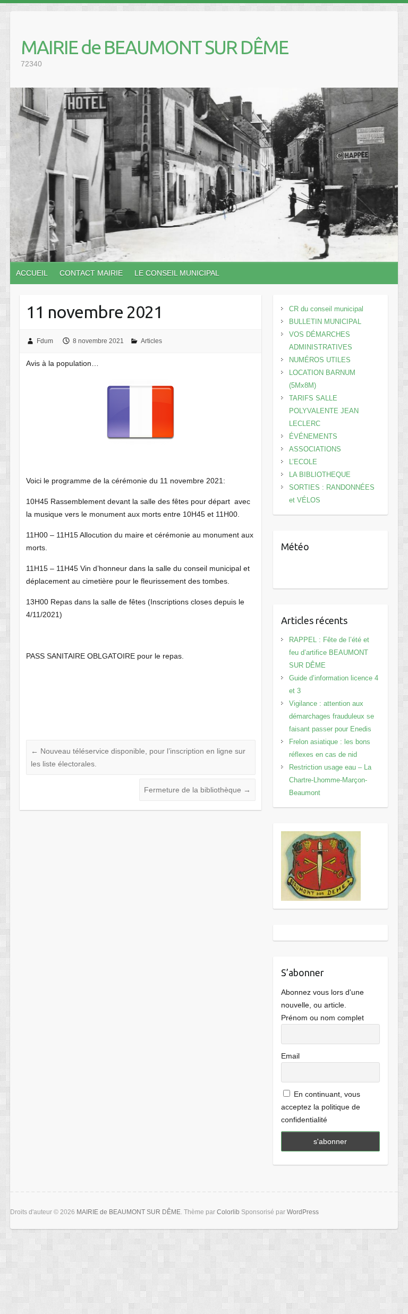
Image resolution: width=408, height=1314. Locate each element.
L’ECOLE (303, 462)
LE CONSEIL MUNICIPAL (176, 273)
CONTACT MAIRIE (91, 273)
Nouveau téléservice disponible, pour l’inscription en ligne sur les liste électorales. (138, 757)
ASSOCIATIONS (315, 449)
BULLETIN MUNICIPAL (325, 322)
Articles (151, 341)
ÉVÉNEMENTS (313, 436)
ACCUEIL (32, 273)
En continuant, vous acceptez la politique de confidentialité (320, 1107)
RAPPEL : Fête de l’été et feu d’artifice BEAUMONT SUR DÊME (329, 652)
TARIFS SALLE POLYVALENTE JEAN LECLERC (324, 411)
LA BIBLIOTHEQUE (320, 475)
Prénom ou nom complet (322, 1017)
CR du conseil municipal (326, 309)
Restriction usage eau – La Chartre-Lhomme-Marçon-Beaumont (330, 780)
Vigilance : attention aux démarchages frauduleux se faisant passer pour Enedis (331, 716)
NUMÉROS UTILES (320, 360)
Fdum (45, 341)
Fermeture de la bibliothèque (197, 790)
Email (290, 1056)
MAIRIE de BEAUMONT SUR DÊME (154, 47)
